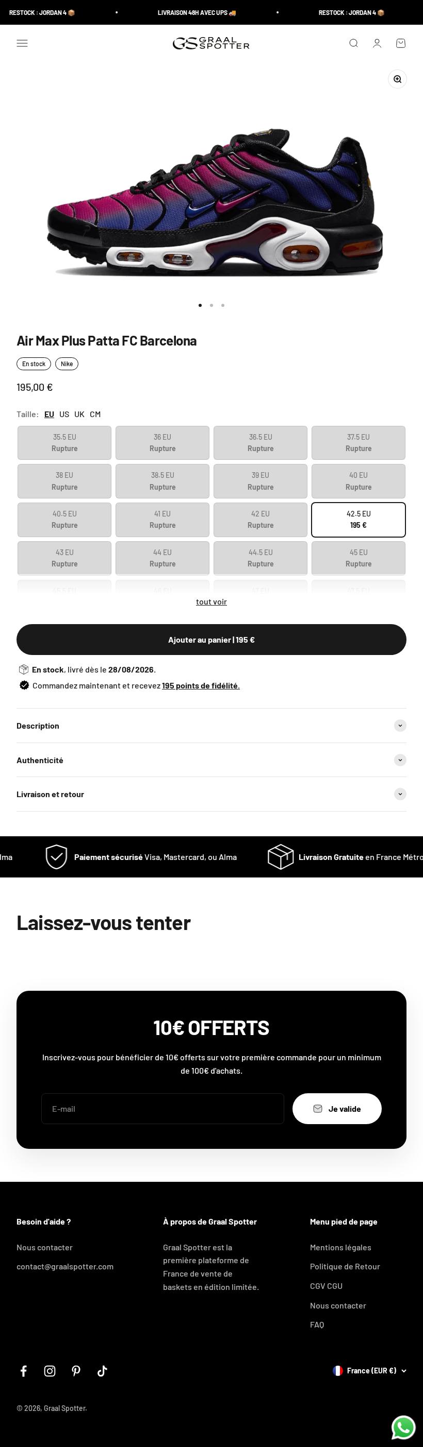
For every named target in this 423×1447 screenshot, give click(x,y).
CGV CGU (326, 1285)
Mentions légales (340, 1247)
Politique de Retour (345, 1266)
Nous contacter (45, 1247)
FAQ (317, 1324)
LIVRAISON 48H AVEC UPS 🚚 (188, 12)
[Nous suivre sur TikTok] (102, 1371)
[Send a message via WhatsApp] (403, 1428)
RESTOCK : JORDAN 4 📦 (33, 12)
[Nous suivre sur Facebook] (23, 1371)
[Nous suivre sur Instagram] (50, 1371)
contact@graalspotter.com (65, 1266)
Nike (67, 363)
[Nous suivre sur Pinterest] (76, 1371)
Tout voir (211, 601)
